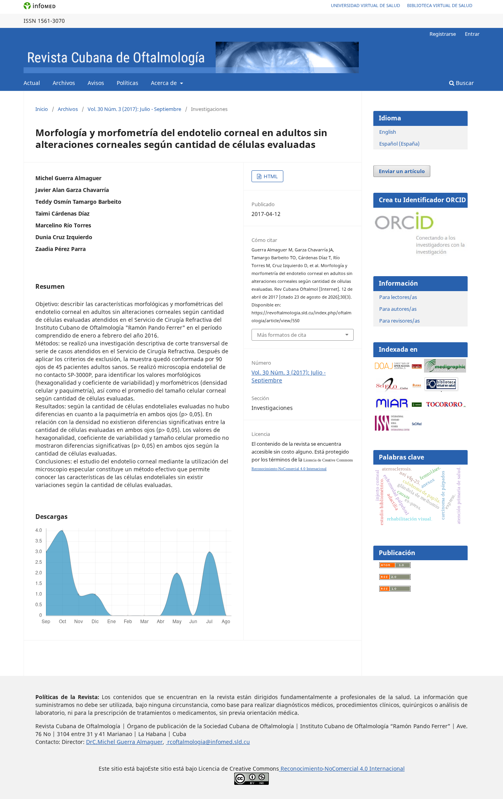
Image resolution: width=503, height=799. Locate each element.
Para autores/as (398, 308)
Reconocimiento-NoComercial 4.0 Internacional (289, 469)
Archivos (64, 83)
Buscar (464, 83)
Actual (32, 83)
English (387, 131)
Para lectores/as (398, 297)
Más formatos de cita (281, 334)
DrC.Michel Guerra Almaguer (124, 741)
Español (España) (399, 143)
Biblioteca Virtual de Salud (439, 5)
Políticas (127, 83)
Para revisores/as (399, 320)
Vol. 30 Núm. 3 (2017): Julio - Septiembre (134, 109)
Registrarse (443, 33)
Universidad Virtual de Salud (365, 5)
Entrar (472, 33)
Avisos (96, 83)
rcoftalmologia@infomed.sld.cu (208, 741)
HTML (270, 176)
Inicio (41, 109)
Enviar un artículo (402, 171)
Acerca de (164, 83)
